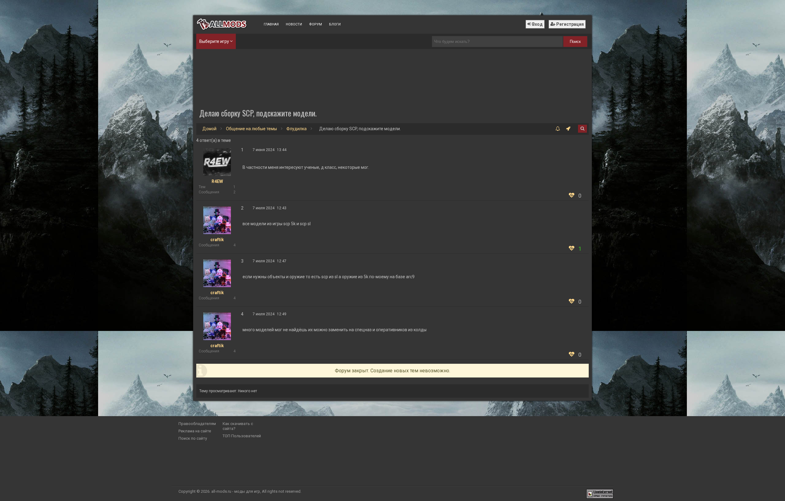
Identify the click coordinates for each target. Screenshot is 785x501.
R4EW (217, 181)
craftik (217, 239)
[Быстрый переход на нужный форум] (568, 129)
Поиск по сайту (192, 438)
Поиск (575, 41)
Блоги (335, 24)
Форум (315, 24)
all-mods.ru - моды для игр (235, 491)
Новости (294, 24)
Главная (271, 24)
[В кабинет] (217, 161)
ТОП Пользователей (242, 436)
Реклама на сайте (194, 431)
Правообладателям (197, 423)
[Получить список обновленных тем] (557, 129)
